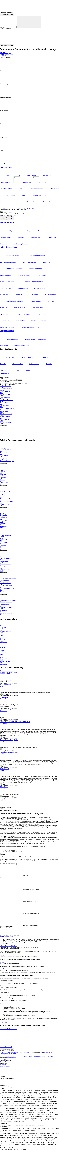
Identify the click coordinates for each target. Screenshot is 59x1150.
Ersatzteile (4, 374)
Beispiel (2, 955)
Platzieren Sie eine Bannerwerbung (43, 1056)
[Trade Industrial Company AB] (6, 1036)
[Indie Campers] (41, 1040)
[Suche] (29, 22)
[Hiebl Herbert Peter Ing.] (41, 1036)
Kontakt (10, 1047)
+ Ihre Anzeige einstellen (6, 936)
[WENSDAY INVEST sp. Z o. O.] (6, 1040)
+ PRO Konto (13, 946)
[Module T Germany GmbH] (29, 1032)
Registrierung (3, 1022)
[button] (29, 36)
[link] (29, 211)
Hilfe (6, 1047)
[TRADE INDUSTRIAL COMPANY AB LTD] (29, 1036)
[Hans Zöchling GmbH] (18, 1040)
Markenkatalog (12, 1053)
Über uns (2, 1047)
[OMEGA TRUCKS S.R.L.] (18, 1032)
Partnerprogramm (11, 1057)
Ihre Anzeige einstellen (7, 217)
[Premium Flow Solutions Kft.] (53, 1040)
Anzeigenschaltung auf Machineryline (10, 1056)
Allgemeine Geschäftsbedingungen (9, 1052)
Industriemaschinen (8, 247)
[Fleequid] (6, 1032)
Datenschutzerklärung (25, 1052)
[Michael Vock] (18, 1044)
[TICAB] (18, 1036)
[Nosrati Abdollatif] (41, 1032)
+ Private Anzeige (5, 946)
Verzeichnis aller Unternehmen (8, 1029)
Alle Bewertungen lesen (6, 671)
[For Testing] (29, 1040)
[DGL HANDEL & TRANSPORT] (6, 1044)
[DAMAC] (53, 1036)
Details (2, 962)
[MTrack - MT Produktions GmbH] (53, 1044)
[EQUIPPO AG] (41, 1044)
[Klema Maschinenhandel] (29, 1044)
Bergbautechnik (7, 331)
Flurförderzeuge (7, 222)
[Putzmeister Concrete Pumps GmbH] (53, 1032)
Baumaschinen (6, 167)
